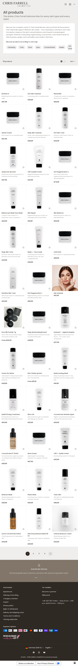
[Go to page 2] (50, 554)
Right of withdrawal (10, 609)
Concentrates (49, 47)
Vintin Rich (64, 253)
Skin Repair (38, 215)
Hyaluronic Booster (12, 174)
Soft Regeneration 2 (63, 175)
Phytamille (64, 96)
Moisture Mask (11, 497)
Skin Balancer (62, 215)
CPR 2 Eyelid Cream (38, 174)
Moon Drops (37, 456)
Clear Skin (64, 497)
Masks (61, 47)
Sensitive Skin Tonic (13, 296)
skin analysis (58, 293)
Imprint (6, 602)
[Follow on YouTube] (44, 652)
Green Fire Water (12, 377)
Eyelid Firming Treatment (12, 417)
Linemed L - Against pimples (64, 336)
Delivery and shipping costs (13, 612)
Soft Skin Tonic (63, 135)
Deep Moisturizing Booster (39, 335)
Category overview (10, 598)
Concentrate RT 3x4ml (12, 457)
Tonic (22, 47)
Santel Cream (12, 134)
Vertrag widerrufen (10, 619)
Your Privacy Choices (45, 663)
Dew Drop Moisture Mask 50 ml (39, 537)
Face (30, 47)
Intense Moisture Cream (63, 536)
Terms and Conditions (11, 616)
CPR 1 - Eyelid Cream (64, 455)
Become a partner (49, 592)
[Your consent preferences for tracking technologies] (74, 662)
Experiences (7, 592)
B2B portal (46, 595)
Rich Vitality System (38, 376)
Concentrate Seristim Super (64, 417)
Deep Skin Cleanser (39, 135)
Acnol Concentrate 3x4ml (12, 536)
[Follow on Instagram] (39, 652)
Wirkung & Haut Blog (10, 595)
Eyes (38, 47)
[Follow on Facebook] (34, 652)
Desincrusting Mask (64, 377)
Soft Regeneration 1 (38, 296)
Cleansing (11, 47)
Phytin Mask (38, 497)
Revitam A (12, 96)
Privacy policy (8, 605)
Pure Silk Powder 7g (11, 335)
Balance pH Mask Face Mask (12, 215)
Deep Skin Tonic (11, 255)
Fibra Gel (38, 417)
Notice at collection (26, 663)
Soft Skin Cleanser (38, 95)
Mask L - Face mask (36, 256)
